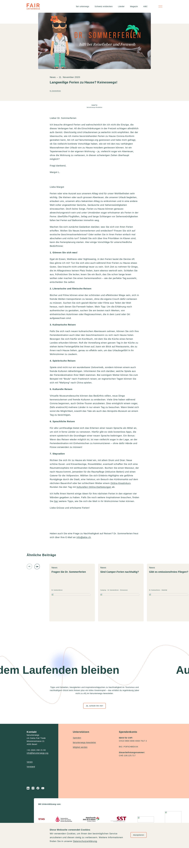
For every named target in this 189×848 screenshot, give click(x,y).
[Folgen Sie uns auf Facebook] (38, 788)
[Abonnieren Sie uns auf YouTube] (42, 788)
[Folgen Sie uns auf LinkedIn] (28, 788)
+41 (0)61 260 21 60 (36, 750)
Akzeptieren (138, 835)
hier (56, 501)
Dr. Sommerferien (55, 91)
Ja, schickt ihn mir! (94, 706)
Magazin (134, 6)
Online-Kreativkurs (120, 483)
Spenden (77, 738)
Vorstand (31, 767)
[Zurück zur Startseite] (33, 6)
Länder (121, 6)
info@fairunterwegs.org (37, 753)
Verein (30, 762)
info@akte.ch (83, 537)
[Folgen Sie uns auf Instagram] (33, 788)
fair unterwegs (82, 6)
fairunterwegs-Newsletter (84, 742)
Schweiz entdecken (104, 6)
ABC (145, 6)
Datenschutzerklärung (85, 841)
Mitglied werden (80, 747)
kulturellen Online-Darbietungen (94, 487)
